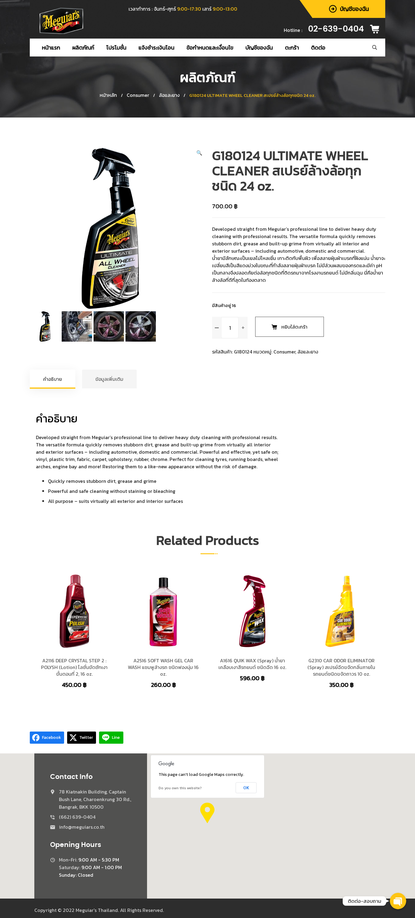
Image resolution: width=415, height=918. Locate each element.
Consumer (138, 95)
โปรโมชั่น (116, 47)
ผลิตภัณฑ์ (83, 47)
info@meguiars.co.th (82, 827)
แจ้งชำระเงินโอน (156, 47)
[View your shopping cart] (376, 29)
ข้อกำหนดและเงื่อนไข (210, 47)
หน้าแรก (51, 47)
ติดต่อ (318, 47)
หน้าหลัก (108, 95)
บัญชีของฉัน (259, 47)
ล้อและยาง (169, 95)
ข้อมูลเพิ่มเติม (109, 379)
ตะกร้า (292, 47)
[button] (199, 152)
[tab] (53, 379)
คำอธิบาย (52, 379)
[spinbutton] (229, 327)
